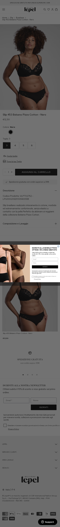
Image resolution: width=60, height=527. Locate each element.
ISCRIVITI (45, 267)
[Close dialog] (58, 246)
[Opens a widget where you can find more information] (47, 522)
